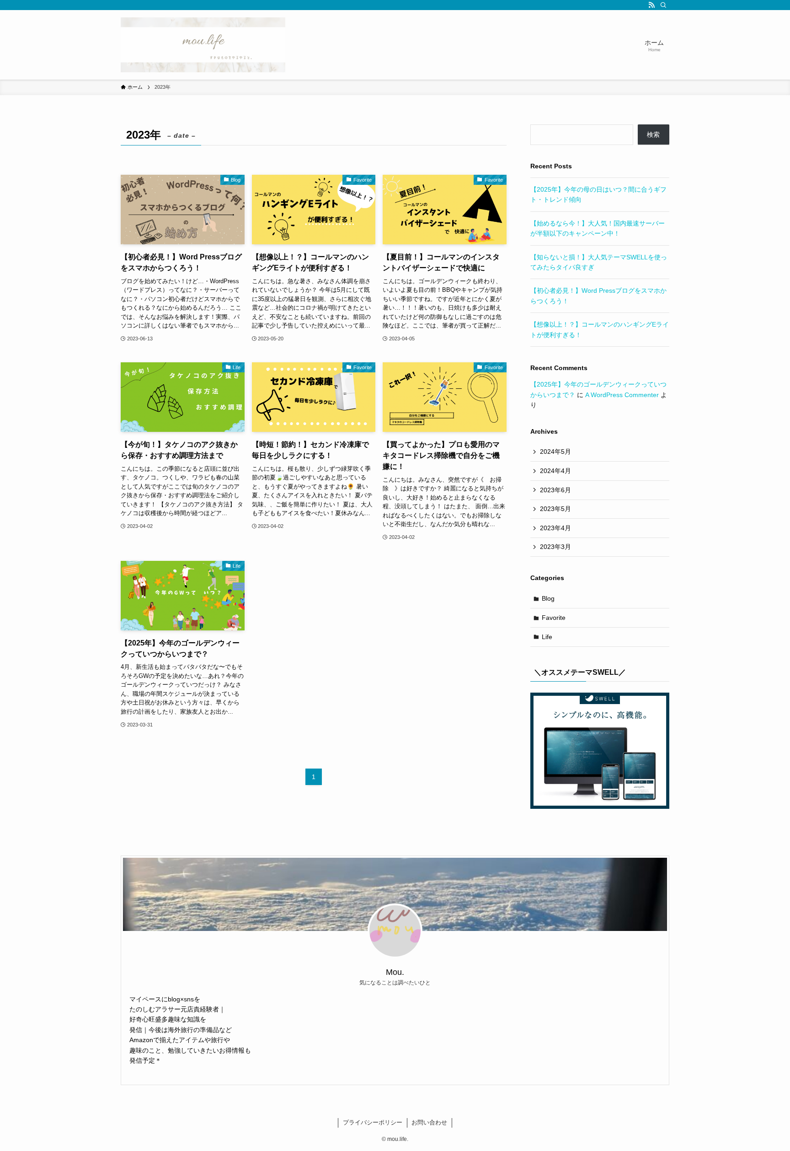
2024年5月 (555, 451)
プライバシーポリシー (372, 1122)
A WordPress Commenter (622, 394)
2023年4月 (555, 528)
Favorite (554, 617)
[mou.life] (203, 44)
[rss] (651, 5)
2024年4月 (555, 470)
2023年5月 (555, 508)
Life (547, 636)
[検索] (663, 5)
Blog (548, 598)
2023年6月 (555, 490)
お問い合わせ (429, 1122)
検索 (653, 134)
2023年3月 (555, 546)
